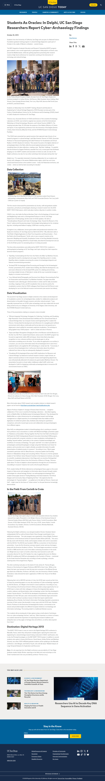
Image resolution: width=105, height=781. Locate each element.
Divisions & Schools (52, 774)
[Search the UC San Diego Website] (101, 4)
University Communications (60, 756)
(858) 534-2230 (11, 760)
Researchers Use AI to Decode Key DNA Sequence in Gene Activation (76, 705)
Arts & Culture (69, 12)
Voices (82, 12)
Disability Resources (37, 759)
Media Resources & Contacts (39, 751)
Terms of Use (61, 778)
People (34, 12)
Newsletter (35, 754)
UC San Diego (17, 5)
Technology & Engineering (34, 691)
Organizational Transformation (61, 754)
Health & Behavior (76, 699)
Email (26, 733)
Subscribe (93, 5)
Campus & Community (51, 12)
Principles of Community (59, 751)
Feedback (79, 778)
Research (23, 12)
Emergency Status (36, 756)
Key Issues (55, 759)
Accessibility (68, 778)
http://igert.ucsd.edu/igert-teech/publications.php (35, 405)
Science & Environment (33, 678)
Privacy (75, 778)
